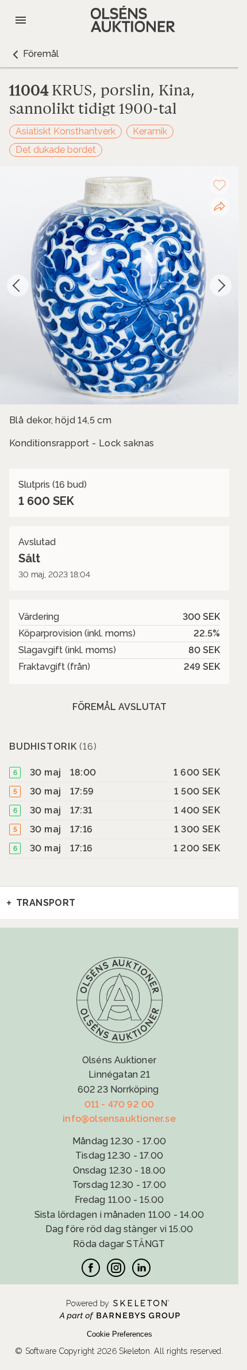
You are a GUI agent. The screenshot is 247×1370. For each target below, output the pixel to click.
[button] (34, 54)
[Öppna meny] (20, 20)
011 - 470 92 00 (119, 1104)
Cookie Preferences (119, 1334)
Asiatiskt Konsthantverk (65, 131)
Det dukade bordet (56, 149)
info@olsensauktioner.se (119, 1118)
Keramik (150, 131)
